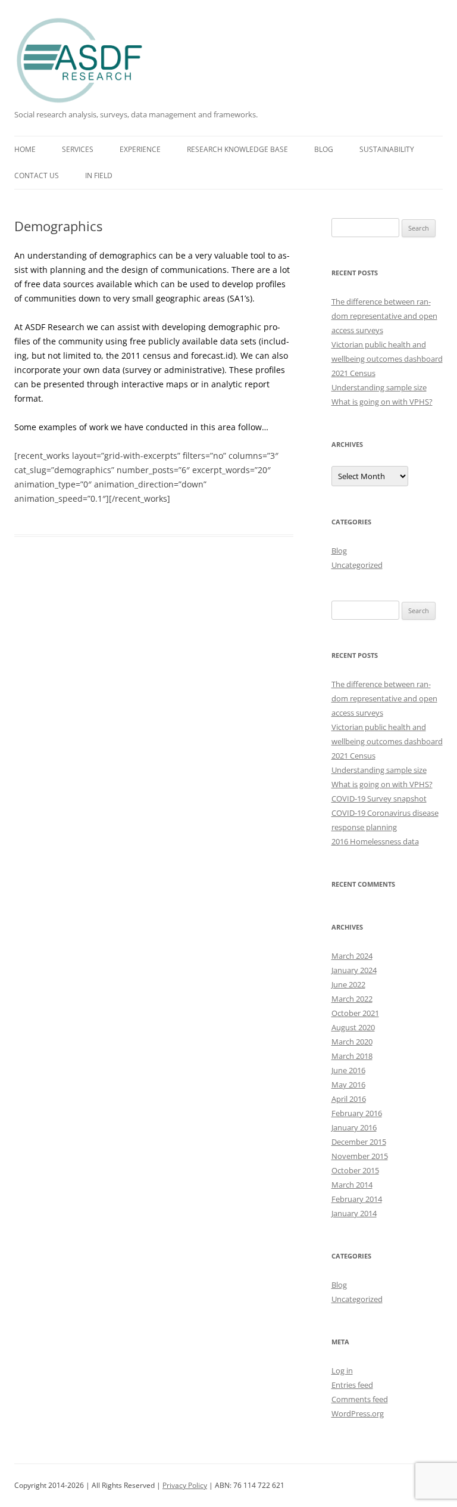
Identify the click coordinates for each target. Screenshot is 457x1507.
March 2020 (352, 1041)
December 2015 (358, 1141)
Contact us (36, 175)
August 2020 (353, 1027)
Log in (342, 1370)
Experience (140, 149)
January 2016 (354, 1127)
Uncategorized (357, 565)
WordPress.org (357, 1413)
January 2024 (354, 970)
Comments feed (359, 1399)
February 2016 (356, 1113)
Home (25, 149)
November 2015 (359, 1156)
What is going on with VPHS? (382, 401)
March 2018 (352, 1056)
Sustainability (386, 149)
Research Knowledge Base (237, 149)
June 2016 (348, 1070)
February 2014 (356, 1199)
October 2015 (355, 1170)
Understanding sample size (379, 387)
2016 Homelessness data (375, 841)
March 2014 (352, 1184)
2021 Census (353, 373)
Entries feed (352, 1384)
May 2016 (348, 1084)
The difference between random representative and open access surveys (384, 315)
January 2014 (354, 1213)
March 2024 (352, 955)
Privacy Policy (184, 1485)
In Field (98, 175)
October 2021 (355, 1013)
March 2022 (352, 998)
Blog (323, 149)
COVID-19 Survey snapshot (379, 798)
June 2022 (348, 984)
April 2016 (348, 1098)
